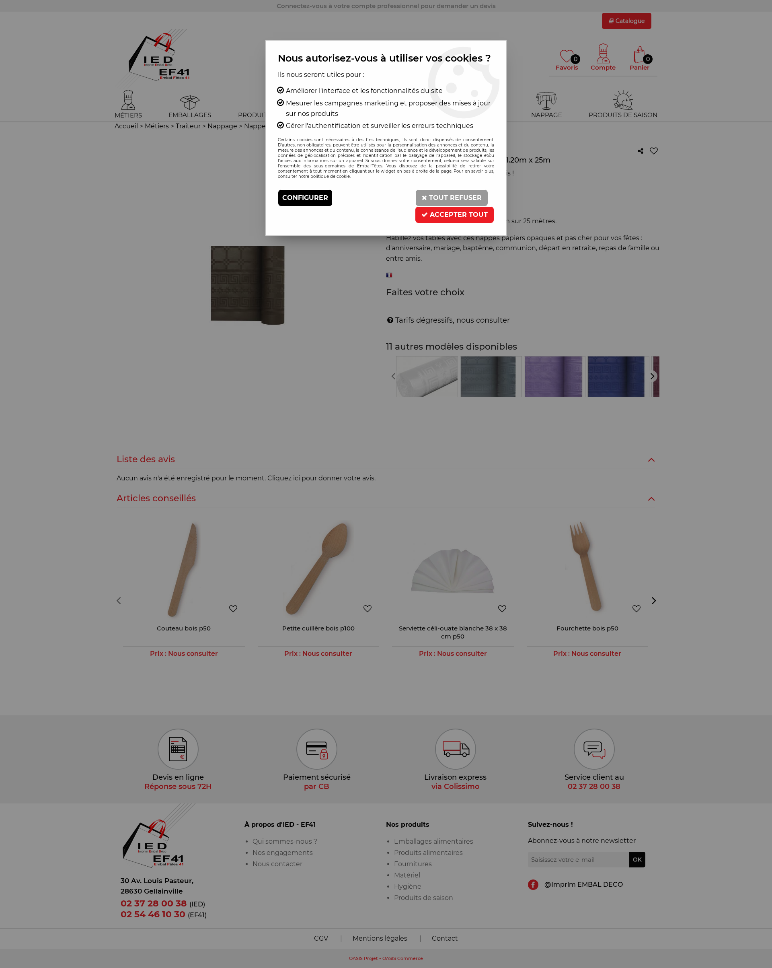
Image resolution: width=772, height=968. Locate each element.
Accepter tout (458, 214)
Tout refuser (454, 198)
